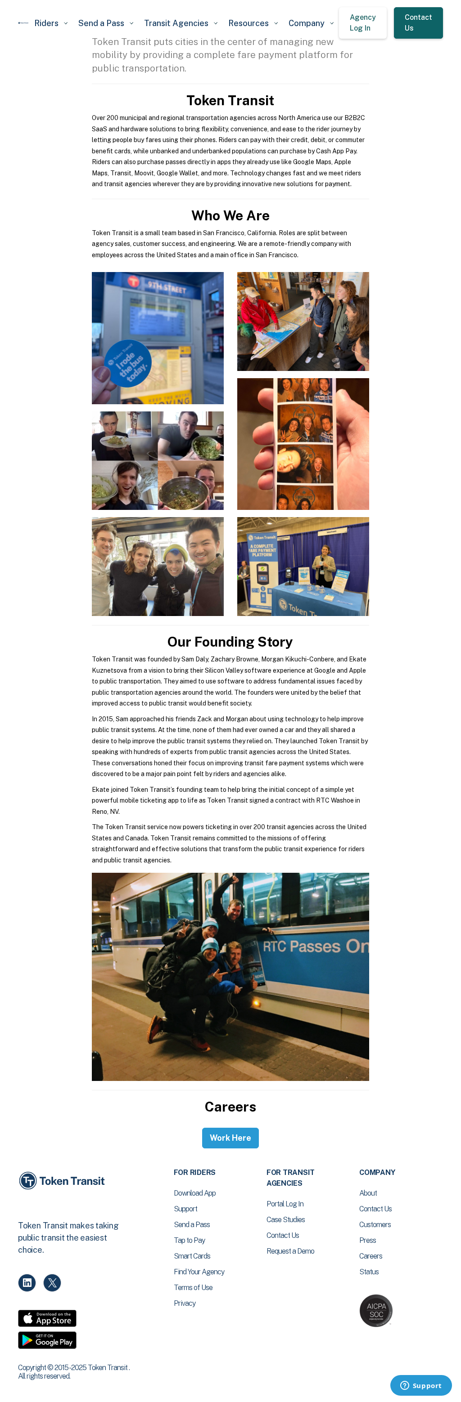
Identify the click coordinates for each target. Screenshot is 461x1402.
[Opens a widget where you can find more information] (421, 1386)
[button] (51, 23)
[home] (23, 23)
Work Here (230, 1138)
